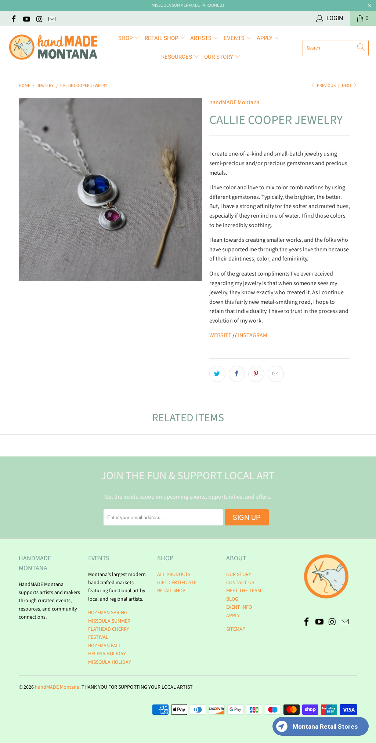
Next (347, 86)
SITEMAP (235, 629)
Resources (177, 57)
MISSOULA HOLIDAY (109, 662)
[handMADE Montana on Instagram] (39, 18)
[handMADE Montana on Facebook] (13, 18)
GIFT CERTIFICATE (176, 582)
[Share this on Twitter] (217, 374)
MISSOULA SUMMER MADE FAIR (180, 5)
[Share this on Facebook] (237, 374)
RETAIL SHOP (162, 38)
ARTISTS (201, 38)
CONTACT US (240, 582)
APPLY (265, 38)
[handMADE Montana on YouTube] (26, 18)
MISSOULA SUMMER (109, 621)
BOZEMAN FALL (104, 645)
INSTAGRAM (252, 335)
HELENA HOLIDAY (107, 654)
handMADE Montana (234, 102)
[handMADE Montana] (53, 48)
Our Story (219, 57)
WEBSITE (220, 335)
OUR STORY (238, 574)
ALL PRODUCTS (173, 574)
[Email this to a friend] (276, 374)
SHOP (126, 38)
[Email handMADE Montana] (52, 18)
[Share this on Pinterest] (256, 374)
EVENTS (235, 38)
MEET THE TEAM (243, 590)
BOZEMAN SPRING (107, 612)
